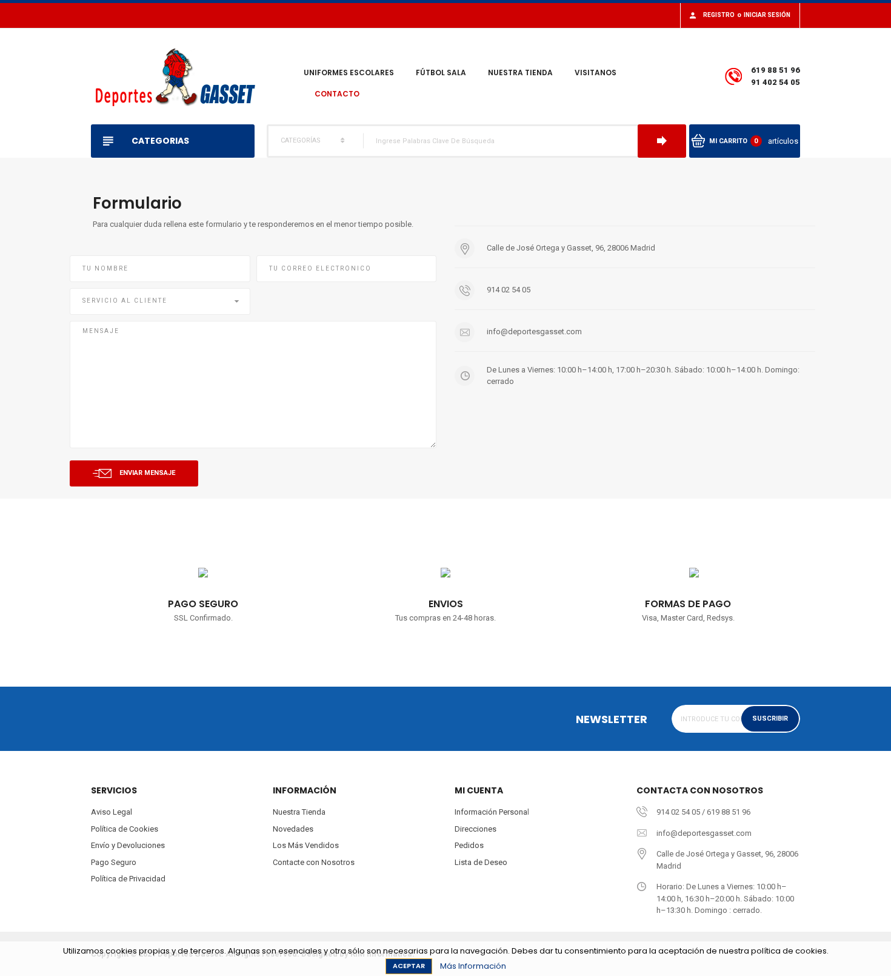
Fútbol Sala (441, 72)
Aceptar (409, 966)
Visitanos (595, 72)
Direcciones (475, 828)
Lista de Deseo (481, 862)
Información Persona (491, 811)
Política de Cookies (124, 828)
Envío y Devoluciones (128, 845)
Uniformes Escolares (349, 72)
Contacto (337, 94)
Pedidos (469, 845)
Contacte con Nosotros (314, 862)
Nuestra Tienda (520, 72)
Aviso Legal (111, 811)
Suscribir (770, 718)
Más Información (473, 966)
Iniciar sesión (767, 15)
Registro (719, 15)
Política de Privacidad (128, 878)
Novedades (293, 828)
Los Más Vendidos (306, 845)
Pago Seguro (113, 862)
